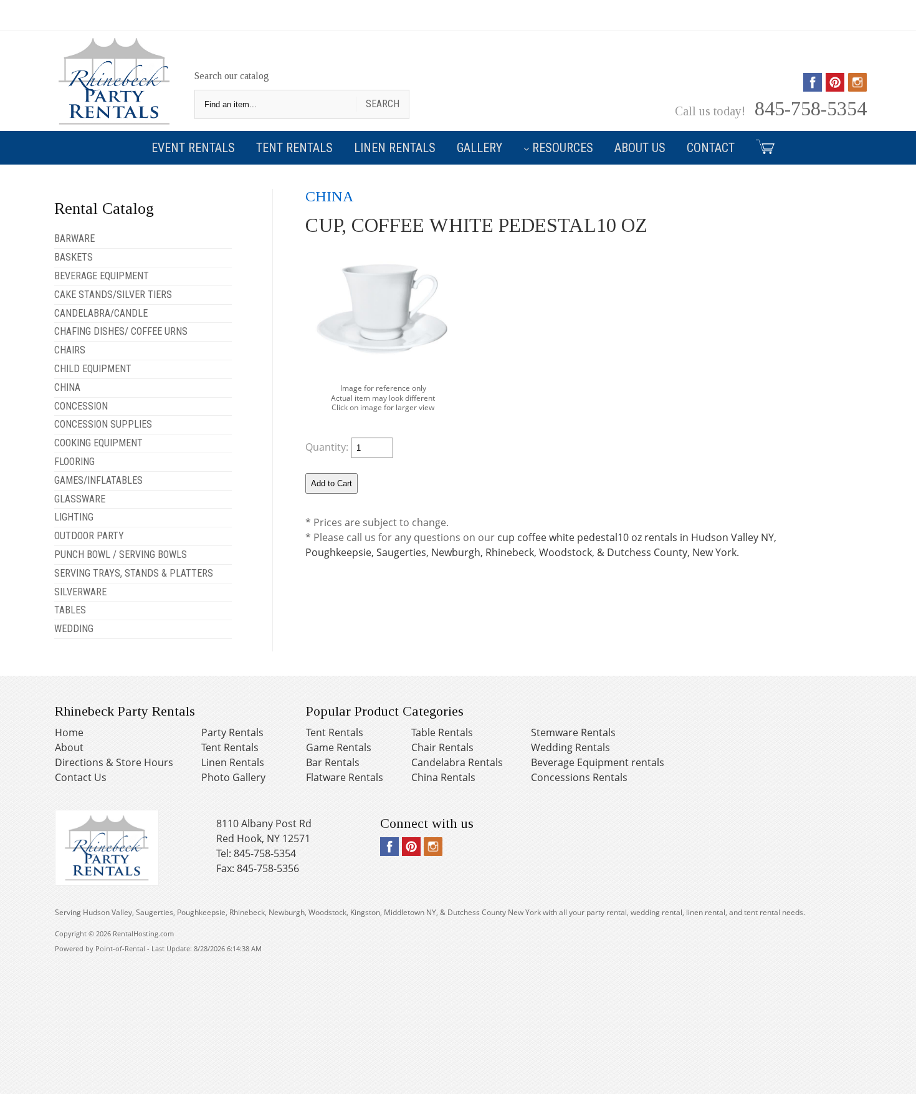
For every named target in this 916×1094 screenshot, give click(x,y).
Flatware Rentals (344, 777)
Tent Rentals (294, 147)
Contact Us (81, 777)
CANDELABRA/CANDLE (101, 313)
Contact (711, 147)
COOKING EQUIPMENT (98, 443)
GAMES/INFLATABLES (98, 480)
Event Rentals (193, 147)
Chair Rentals (442, 747)
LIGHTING (73, 517)
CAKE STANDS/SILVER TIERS (113, 294)
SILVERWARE (80, 592)
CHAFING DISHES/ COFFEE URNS (121, 331)
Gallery (479, 147)
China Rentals (443, 777)
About (69, 747)
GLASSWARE (79, 499)
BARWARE (74, 238)
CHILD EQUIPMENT (92, 369)
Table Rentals (442, 732)
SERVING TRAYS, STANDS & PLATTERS (133, 573)
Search (382, 104)
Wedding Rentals (570, 747)
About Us (640, 147)
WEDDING (73, 629)
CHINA (67, 387)
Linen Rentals (395, 147)
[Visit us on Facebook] (812, 87)
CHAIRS (69, 350)
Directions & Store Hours (114, 762)
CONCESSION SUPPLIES (103, 424)
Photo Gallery (233, 777)
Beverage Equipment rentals (597, 762)
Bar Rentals (333, 762)
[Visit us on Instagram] (857, 87)
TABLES (70, 610)
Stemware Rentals (573, 732)
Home (69, 732)
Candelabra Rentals (457, 762)
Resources (562, 147)
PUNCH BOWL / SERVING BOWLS (120, 554)
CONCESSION (81, 406)
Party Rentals (232, 732)
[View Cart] (761, 146)
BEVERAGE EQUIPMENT (101, 276)
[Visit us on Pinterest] (835, 87)
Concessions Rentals (579, 777)
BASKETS (73, 257)
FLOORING (74, 462)
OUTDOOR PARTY (89, 536)
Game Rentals (338, 747)
